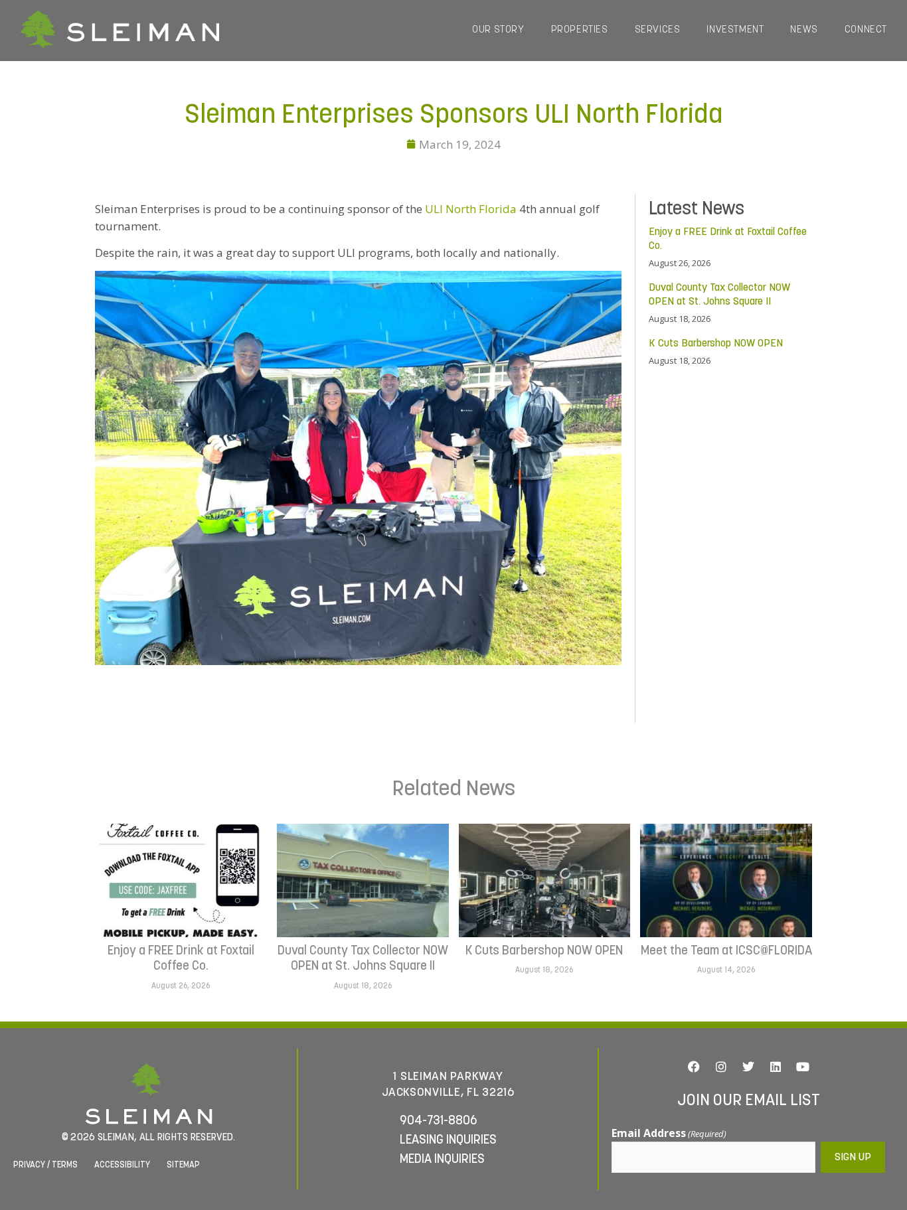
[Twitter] (748, 1067)
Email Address (669, 1133)
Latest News (696, 209)
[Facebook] (694, 1067)
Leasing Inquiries (448, 1140)
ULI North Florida (471, 208)
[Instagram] (721, 1067)
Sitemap (183, 1165)
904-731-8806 (438, 1121)
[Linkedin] (775, 1067)
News (803, 30)
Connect (866, 30)
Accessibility (122, 1165)
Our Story (498, 30)
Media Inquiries (442, 1160)
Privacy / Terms (45, 1165)
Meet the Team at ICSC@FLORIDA (726, 951)
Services (658, 30)
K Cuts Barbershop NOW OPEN (716, 344)
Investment (735, 30)
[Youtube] (803, 1067)
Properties (579, 30)
